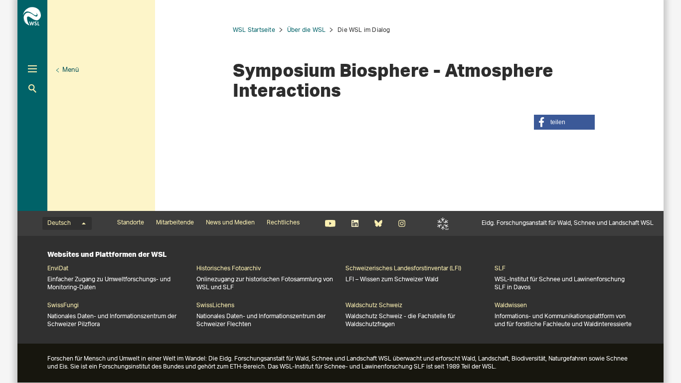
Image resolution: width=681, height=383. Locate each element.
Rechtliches (283, 222)
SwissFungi (63, 306)
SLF (443, 223)
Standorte (130, 222)
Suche (32, 88)
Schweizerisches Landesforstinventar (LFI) (403, 269)
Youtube (330, 223)
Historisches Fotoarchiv (228, 269)
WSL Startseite (254, 30)
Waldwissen (511, 306)
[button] (564, 122)
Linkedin (354, 223)
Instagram (401, 223)
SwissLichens (215, 306)
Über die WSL (306, 30)
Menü (70, 70)
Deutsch (59, 223)
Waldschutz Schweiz (373, 306)
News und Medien (230, 222)
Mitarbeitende (175, 222)
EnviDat (57, 269)
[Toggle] (32, 68)
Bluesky (378, 223)
